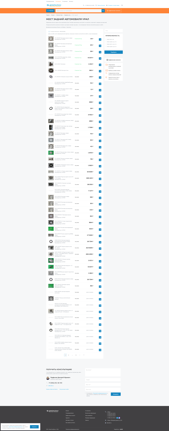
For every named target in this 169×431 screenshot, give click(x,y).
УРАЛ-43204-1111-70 (111, 41)
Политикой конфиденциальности (100, 393)
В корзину (100, 39)
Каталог (51, 10)
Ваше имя (88, 384)
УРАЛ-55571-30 (110, 39)
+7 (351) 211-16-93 (89, 5)
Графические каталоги (114, 10)
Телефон (88, 379)
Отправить (115, 394)
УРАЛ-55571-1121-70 (111, 44)
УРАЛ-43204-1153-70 (111, 46)
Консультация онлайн (64, 389)
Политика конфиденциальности (72, 429)
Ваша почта (88, 389)
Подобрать (114, 52)
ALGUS (121, 429)
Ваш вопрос (88, 370)
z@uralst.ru (51, 385)
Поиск (103, 10)
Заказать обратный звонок (51, 389)
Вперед (79, 355)
